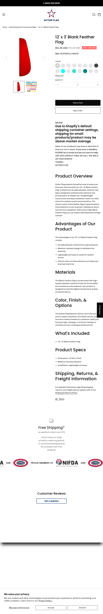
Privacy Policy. (45, 601)
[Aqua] (63, 71)
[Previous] (6, 57)
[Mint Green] (69, 66)
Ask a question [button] (51, 501)
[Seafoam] (58, 71)
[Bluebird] (96, 71)
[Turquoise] (74, 71)
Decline (82, 607)
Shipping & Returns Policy (66, 393)
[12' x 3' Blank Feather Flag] (18, 86)
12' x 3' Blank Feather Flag (48, 27)
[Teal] (85, 71)
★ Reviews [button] (100, 310)
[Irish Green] (80, 66)
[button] (93, 14)
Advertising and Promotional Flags (22, 27)
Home (5, 27)
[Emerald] (85, 66)
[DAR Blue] (80, 71)
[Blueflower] (91, 71)
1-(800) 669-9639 (51, 3)
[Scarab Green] (63, 66)
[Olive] (96, 66)
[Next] (43, 57)
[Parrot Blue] (69, 71)
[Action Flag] (51, 14)
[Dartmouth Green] (91, 66)
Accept (50, 607)
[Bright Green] (74, 66)
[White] (58, 66)
